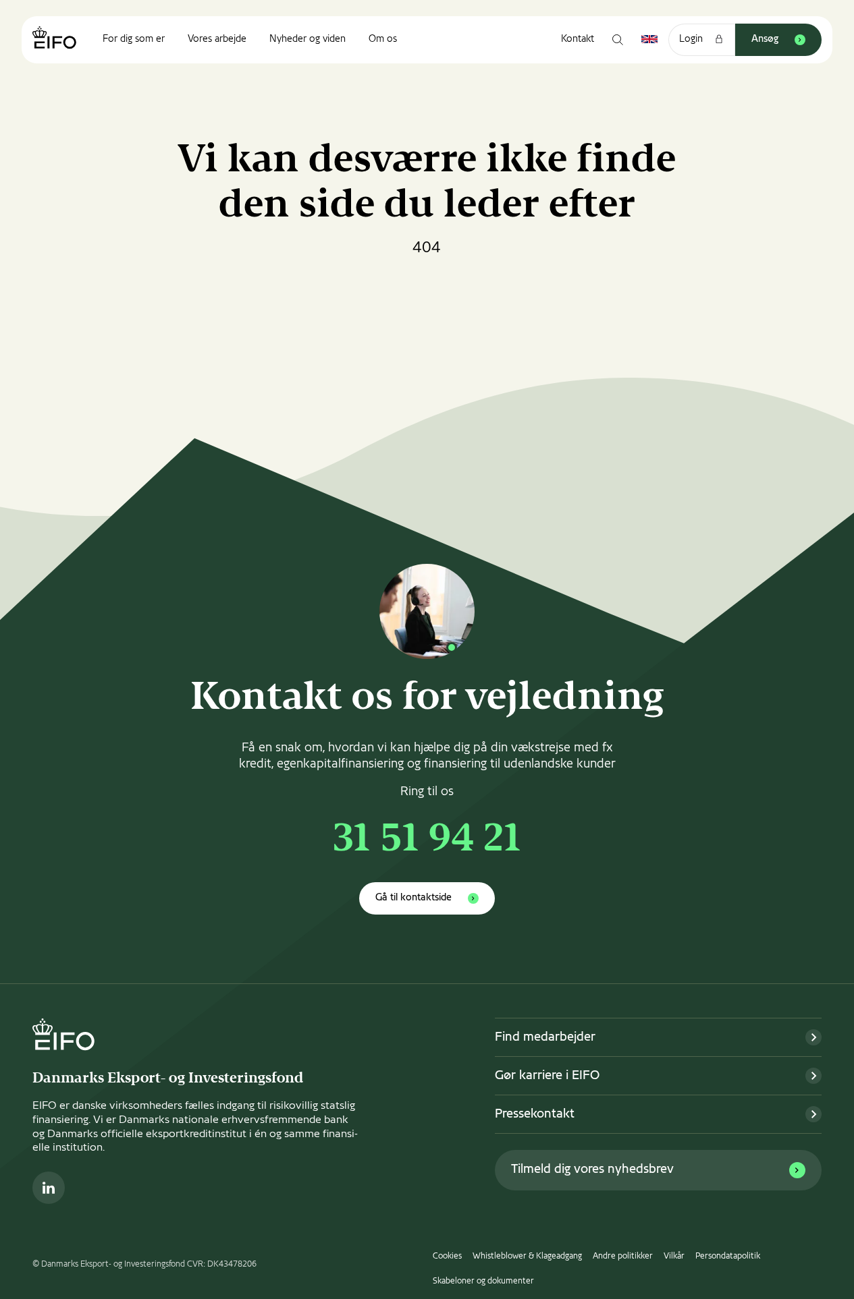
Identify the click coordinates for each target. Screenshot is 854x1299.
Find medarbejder (545, 1037)
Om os (383, 39)
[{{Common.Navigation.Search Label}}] (618, 40)
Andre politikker (623, 1256)
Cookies (447, 1256)
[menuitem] (133, 39)
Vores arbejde (217, 39)
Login (691, 39)
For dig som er (134, 39)
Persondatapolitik (727, 1256)
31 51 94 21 (427, 841)
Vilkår (674, 1256)
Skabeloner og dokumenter (483, 1281)
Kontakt (577, 39)
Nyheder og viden (307, 39)
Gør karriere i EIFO (547, 1076)
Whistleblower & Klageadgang (527, 1256)
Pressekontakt (535, 1114)
